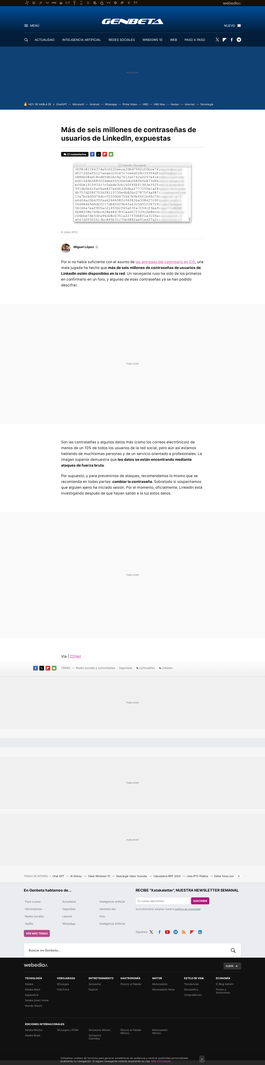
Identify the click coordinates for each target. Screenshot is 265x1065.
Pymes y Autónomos (223, 991)
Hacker (175, 104)
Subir (229, 966)
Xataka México (33, 1029)
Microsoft (78, 104)
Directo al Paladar (130, 984)
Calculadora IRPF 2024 (167, 876)
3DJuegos (63, 984)
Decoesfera (191, 989)
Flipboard (224, 39)
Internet (190, 104)
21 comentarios (76, 154)
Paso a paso (33, 901)
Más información (161, 1061)
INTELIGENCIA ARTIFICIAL (81, 40)
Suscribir (200, 900)
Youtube (167, 931)
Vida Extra (63, 989)
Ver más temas (37, 933)
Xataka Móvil (32, 989)
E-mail (111, 154)
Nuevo (229, 26)
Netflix (29, 923)
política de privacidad (187, 909)
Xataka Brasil (32, 1035)
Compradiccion (193, 994)
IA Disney (76, 876)
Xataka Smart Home (37, 1000)
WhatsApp (68, 923)
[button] (85, 247)
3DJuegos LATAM (67, 1029)
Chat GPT (59, 876)
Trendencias (191, 984)
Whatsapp (111, 104)
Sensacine (95, 984)
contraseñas (147, 668)
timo (102, 916)
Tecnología (206, 104)
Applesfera (31, 994)
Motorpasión (160, 984)
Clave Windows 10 (99, 876)
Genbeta (132, 21)
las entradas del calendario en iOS (165, 262)
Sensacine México (100, 1029)
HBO (145, 104)
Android (94, 104)
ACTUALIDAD (45, 40)
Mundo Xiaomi (33, 1005)
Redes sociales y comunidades (95, 668)
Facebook (231, 39)
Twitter (217, 39)
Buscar (233, 950)
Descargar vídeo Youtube (132, 876)
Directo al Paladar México (130, 1031)
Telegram (238, 39)
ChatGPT (61, 104)
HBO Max (159, 104)
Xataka (29, 984)
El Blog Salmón (225, 984)
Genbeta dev (108, 909)
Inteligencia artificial (112, 901)
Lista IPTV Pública (198, 876)
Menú (34, 26)
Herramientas (33, 909)
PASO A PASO (195, 40)
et (75, 656)
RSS (184, 931)
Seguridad (125, 668)
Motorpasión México (160, 1031)
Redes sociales (34, 916)
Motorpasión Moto (163, 989)
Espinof (93, 989)
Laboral (67, 916)
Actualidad (69, 901)
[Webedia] (36, 964)
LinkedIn (167, 668)
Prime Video (130, 104)
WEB (173, 40)
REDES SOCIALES (122, 40)
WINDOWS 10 (152, 40)
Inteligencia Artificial (112, 923)
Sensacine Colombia (95, 1037)
